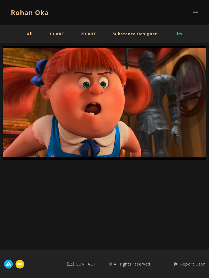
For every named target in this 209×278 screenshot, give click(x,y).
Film (177, 33)
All (30, 33)
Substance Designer (135, 33)
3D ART (56, 33)
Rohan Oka (30, 12)
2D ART (88, 33)
